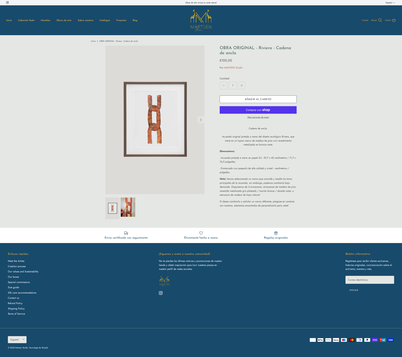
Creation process (17, 266)
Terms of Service (16, 314)
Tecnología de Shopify (38, 347)
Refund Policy (15, 303)
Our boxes (13, 277)
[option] (154, 120)
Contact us (13, 298)
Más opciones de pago (258, 117)
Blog (135, 20)
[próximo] (200, 119)
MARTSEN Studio (233, 67)
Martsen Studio (21, 347)
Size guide (13, 287)
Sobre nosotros (85, 20)
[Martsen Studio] (201, 20)
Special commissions (19, 282)
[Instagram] (7, 2)
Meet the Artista (16, 261)
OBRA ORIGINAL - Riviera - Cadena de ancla (118, 41)
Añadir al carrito (258, 99)
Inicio (93, 41)
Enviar (354, 290)
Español (389, 2)
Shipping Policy (16, 308)
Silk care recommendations (22, 292)
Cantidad (224, 78)
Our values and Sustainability (23, 271)
